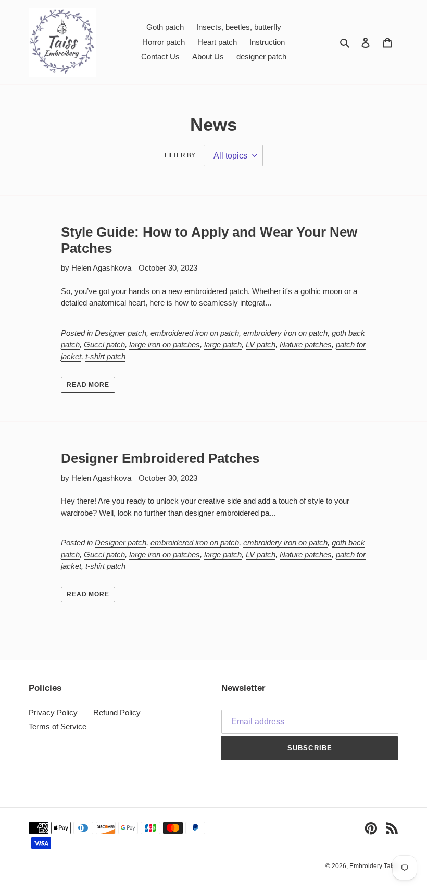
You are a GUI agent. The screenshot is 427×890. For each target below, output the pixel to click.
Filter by (180, 155)
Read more (88, 384)
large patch (223, 344)
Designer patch (120, 332)
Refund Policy (117, 712)
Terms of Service (57, 726)
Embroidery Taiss (373, 866)
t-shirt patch (105, 356)
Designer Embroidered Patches (160, 458)
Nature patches (306, 344)
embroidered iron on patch (194, 332)
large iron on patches (164, 344)
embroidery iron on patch (285, 332)
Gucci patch (104, 344)
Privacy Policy (53, 712)
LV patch (260, 344)
